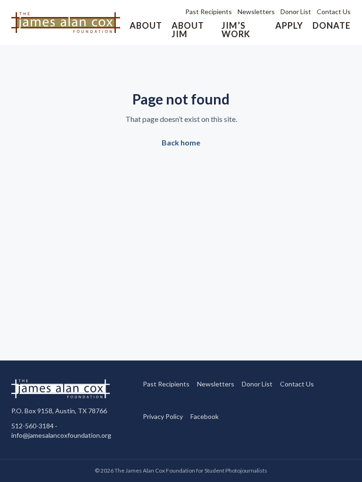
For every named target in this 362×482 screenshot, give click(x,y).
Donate (332, 25)
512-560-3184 (32, 426)
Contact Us (334, 12)
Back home (181, 142)
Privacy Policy (163, 416)
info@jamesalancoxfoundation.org (61, 435)
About (146, 25)
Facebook (204, 416)
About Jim (188, 29)
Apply (289, 25)
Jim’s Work (236, 29)
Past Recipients (208, 12)
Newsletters (256, 12)
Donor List (295, 12)
